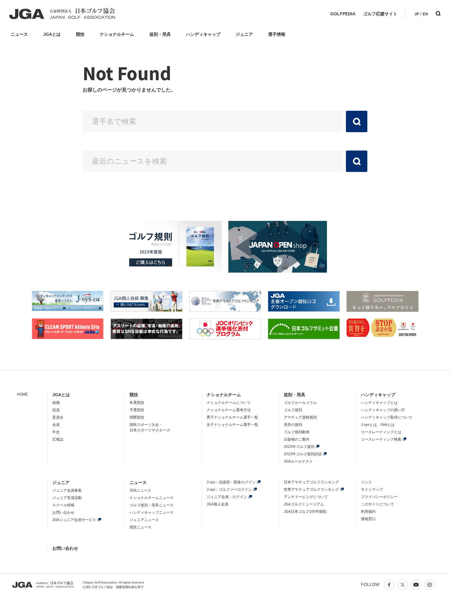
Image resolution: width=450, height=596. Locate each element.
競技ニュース (140, 527)
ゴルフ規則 (293, 410)
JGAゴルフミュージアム (304, 504)
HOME (22, 394)
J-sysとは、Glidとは (378, 425)
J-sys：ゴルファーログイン (229, 489)
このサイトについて (377, 504)
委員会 (57, 417)
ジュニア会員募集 (67, 490)
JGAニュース (140, 490)
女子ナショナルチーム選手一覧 (232, 425)
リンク (366, 482)
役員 (56, 410)
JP (416, 14)
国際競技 (136, 417)
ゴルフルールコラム (300, 402)
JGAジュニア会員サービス (74, 520)
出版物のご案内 (296, 439)
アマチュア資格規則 (300, 417)
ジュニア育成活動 (67, 498)
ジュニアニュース (144, 520)
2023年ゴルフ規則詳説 (303, 454)
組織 (56, 402)
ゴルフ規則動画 (296, 432)
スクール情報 (63, 505)
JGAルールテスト (298, 461)
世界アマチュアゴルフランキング (311, 489)
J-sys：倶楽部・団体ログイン (231, 482)
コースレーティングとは (381, 432)
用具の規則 (293, 425)
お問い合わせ (63, 512)
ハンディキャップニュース (151, 512)
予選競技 (136, 410)
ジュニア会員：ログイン (227, 497)
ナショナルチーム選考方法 (229, 410)
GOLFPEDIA (342, 13)
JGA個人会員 (217, 504)
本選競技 (136, 402)
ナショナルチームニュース (151, 498)
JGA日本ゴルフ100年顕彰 (305, 511)
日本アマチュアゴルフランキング (311, 482)
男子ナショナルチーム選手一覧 (232, 417)
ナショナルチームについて (229, 402)
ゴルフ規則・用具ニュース (151, 505)
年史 (56, 432)
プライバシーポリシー (379, 497)
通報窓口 (368, 519)
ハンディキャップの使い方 (383, 410)
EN (425, 14)
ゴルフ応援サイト (380, 13)
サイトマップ (372, 489)
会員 (56, 425)
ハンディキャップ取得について (386, 417)
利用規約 (368, 511)
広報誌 (57, 439)
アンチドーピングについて (306, 497)
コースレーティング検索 (381, 439)
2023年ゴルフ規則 (299, 447)
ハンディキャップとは (379, 402)
